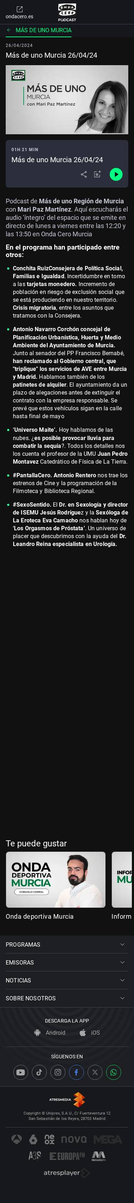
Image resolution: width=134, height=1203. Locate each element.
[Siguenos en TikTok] (39, 1072)
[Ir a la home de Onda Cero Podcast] (67, 12)
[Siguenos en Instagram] (57, 1072)
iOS (95, 1032)
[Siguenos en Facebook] (76, 1072)
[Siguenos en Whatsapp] (113, 1072)
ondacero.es (19, 16)
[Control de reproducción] (116, 174)
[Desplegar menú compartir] (83, 174)
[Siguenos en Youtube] (20, 1072)
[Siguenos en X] (95, 1072)
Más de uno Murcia (43, 30)
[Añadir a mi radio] (97, 174)
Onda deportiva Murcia (40, 916)
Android (54, 1032)
